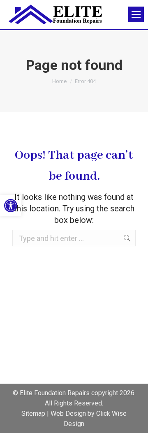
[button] (10, 205)
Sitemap (33, 413)
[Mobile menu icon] (136, 14)
